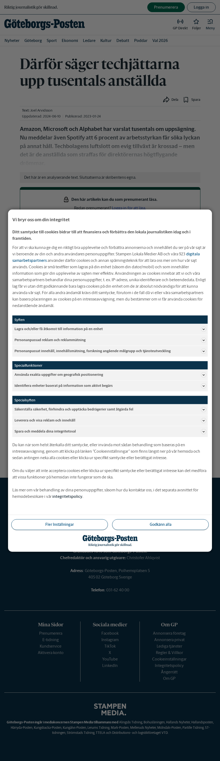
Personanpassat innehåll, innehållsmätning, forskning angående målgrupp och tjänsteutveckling (92, 351)
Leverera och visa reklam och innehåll (44, 420)
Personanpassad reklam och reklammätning (50, 340)
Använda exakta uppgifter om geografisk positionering (58, 374)
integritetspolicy (67, 496)
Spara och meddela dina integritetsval (45, 431)
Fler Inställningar (59, 524)
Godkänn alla (160, 524)
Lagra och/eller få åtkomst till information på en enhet (58, 329)
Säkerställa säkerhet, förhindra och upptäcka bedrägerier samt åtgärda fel (73, 409)
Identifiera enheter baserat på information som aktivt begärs (63, 385)
